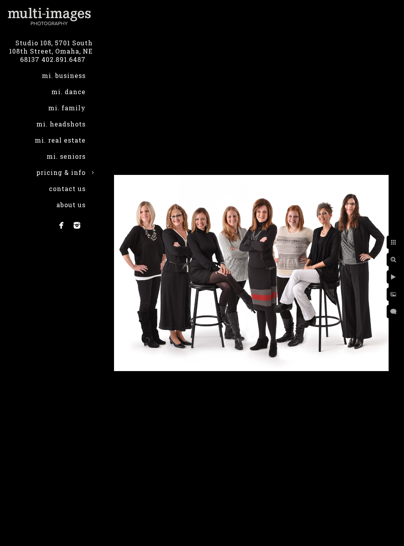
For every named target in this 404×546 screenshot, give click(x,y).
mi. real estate (60, 140)
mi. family (67, 108)
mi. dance (68, 91)
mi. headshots (61, 124)
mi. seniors (66, 156)
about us (71, 205)
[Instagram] (77, 225)
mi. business (64, 75)
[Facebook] (61, 225)
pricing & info (61, 172)
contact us (67, 188)
